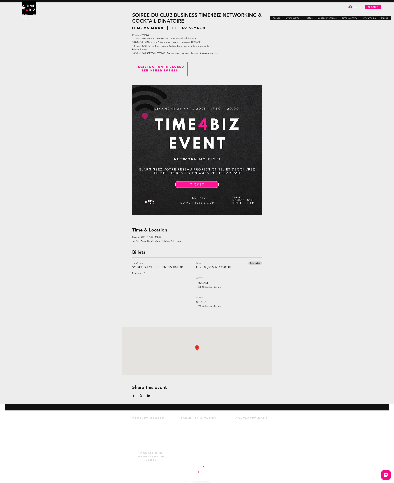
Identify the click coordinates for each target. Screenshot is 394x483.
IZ (203, 467)
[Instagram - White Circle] (205, 453)
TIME (195, 467)
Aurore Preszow (202, 481)
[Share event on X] (141, 395)
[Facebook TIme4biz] (198, 453)
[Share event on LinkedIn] (148, 395)
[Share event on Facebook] (133, 395)
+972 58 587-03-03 (260, 435)
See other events (160, 70)
